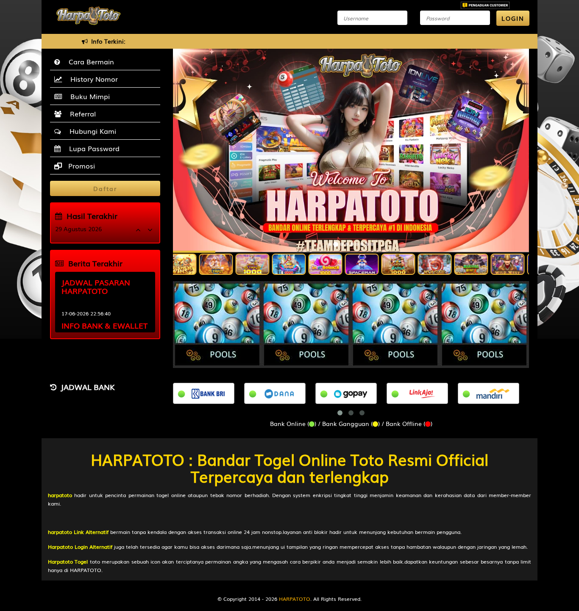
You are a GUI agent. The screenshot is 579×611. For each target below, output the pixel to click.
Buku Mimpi (88, 96)
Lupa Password (92, 148)
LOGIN (512, 18)
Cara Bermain (89, 61)
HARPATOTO (294, 599)
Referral (81, 113)
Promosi (80, 165)
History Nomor (92, 79)
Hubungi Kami (90, 131)
